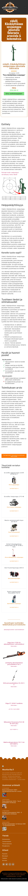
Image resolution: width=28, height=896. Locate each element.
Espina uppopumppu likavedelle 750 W (14, 592)
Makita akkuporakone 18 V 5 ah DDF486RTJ (14, 743)
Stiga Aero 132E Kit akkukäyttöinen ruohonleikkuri (14, 643)
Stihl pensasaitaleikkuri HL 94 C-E (14, 683)
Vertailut (4, 860)
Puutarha (4, 853)
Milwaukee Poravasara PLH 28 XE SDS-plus (14, 722)
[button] (25, 7)
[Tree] (13, 864)
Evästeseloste (6, 839)
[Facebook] (3, 864)
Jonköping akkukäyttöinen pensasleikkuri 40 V (14, 663)
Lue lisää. (19, 876)
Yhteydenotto (6, 846)
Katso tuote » (14, 646)
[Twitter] (6, 864)
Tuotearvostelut (6, 841)
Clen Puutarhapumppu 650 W (14, 568)
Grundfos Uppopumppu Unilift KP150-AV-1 (14, 473)
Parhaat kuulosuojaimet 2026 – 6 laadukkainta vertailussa (12, 813)
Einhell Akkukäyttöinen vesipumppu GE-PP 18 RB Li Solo (14, 545)
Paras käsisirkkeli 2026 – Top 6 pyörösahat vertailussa (11, 801)
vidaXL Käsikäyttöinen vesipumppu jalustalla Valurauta (14, 66)
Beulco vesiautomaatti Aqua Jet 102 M (14, 520)
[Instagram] (10, 864)
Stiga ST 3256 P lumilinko (14, 703)
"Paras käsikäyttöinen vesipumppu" (14, 75)
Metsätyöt (5, 856)
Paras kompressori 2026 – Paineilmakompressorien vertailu (12, 790)
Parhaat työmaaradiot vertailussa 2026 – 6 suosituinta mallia (14, 824)
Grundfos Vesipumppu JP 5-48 (14, 496)
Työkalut (4, 858)
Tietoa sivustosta (7, 843)
